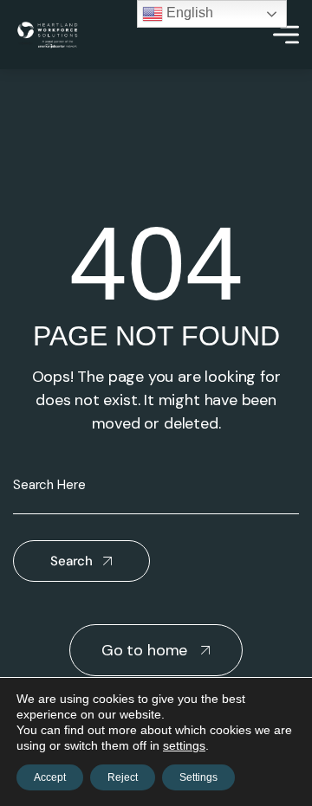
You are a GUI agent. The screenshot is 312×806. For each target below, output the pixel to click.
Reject (122, 777)
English (188, 12)
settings (184, 745)
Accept (50, 777)
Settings (198, 777)
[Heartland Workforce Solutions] (47, 35)
